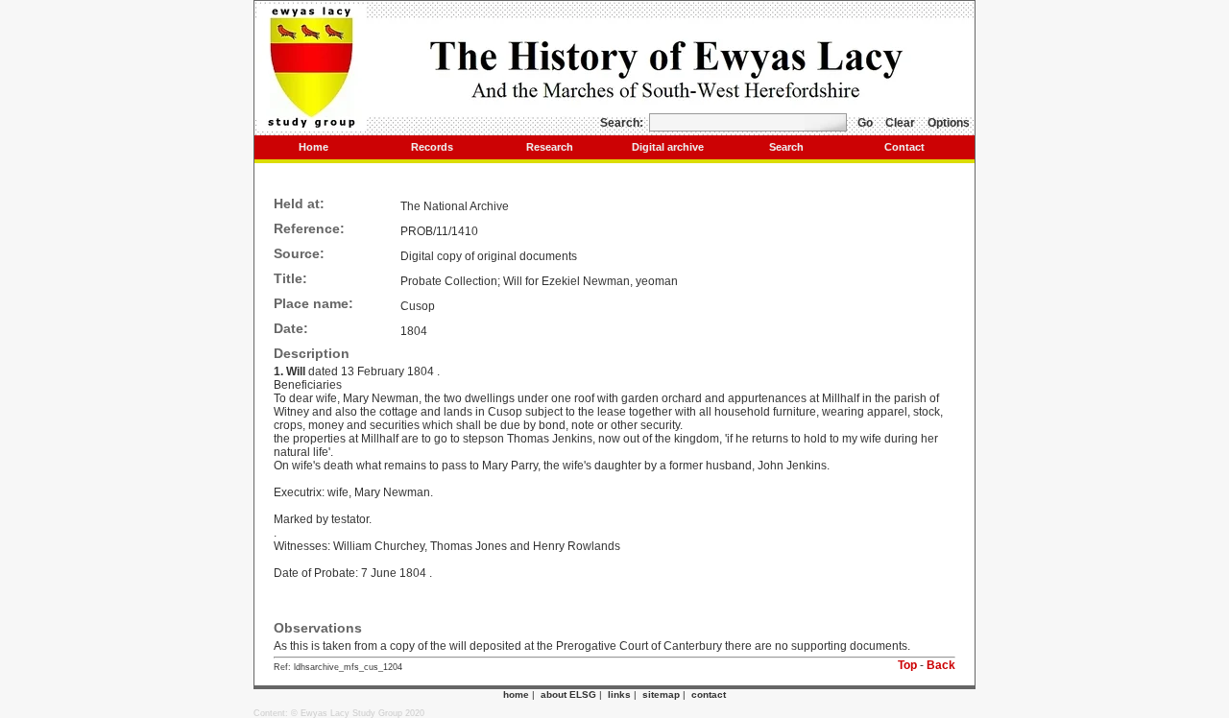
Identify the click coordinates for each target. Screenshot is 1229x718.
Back (941, 665)
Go (865, 123)
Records (432, 147)
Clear (900, 123)
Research (549, 147)
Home (313, 147)
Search (786, 147)
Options (949, 123)
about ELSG (568, 694)
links (619, 694)
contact (708, 694)
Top (907, 665)
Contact (904, 147)
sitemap (661, 694)
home (516, 694)
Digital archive (668, 147)
